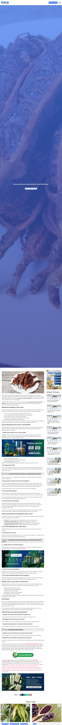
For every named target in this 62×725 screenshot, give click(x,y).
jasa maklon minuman (10, 666)
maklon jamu (8, 667)
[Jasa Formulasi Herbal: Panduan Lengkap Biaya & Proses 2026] (54, 449)
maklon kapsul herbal (16, 667)
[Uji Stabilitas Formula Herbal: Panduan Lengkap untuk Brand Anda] (54, 417)
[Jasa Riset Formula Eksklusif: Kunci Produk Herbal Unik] (54, 429)
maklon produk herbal (12, 668)
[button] (60, 3)
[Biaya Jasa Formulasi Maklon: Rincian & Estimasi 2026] (54, 397)
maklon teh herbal (22, 668)
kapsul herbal (31, 666)
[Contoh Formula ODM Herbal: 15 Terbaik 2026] (54, 470)
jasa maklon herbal (32, 664)
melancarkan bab (30, 668)
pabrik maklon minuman (10, 670)
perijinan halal (32, 670)
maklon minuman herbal (27, 667)
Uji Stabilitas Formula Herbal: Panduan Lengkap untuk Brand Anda (53, 422)
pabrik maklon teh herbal (22, 670)
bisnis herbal (12, 664)
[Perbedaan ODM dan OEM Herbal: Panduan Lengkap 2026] (54, 460)
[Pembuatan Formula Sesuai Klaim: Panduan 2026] (54, 407)
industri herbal (18, 664)
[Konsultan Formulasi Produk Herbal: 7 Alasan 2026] (54, 439)
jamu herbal (25, 664)
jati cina (25, 666)
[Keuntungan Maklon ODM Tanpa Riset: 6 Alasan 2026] (54, 480)
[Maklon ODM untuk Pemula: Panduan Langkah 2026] (54, 490)
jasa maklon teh (19, 666)
